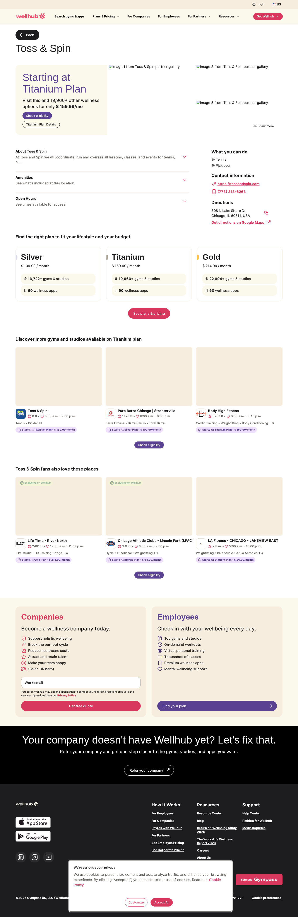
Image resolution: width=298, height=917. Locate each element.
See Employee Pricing (168, 843)
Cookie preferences (266, 898)
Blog (200, 821)
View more (266, 126)
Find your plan (174, 706)
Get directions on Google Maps (237, 222)
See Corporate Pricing (168, 850)
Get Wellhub (265, 16)
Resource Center (209, 813)
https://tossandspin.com (239, 184)
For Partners (197, 16)
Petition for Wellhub (257, 821)
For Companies (138, 16)
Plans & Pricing (103, 16)
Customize (136, 902)
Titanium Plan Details (41, 124)
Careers (203, 850)
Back (30, 35)
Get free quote (81, 706)
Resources (227, 16)
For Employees (169, 16)
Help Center (251, 813)
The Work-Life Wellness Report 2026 (215, 841)
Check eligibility (37, 115)
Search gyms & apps (70, 16)
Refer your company (146, 770)
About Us (204, 857)
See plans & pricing (149, 313)
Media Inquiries (253, 828)
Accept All (161, 902)
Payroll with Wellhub (167, 828)
